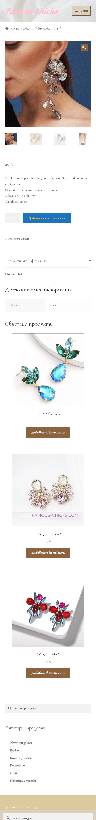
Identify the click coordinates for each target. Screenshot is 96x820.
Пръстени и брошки (23, 781)
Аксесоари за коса (21, 743)
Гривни (14, 750)
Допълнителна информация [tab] (25, 260)
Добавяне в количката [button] (48, 432)
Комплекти (17, 765)
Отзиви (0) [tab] (13, 274)
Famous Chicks (31, 11)
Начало (14, 28)
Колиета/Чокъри (21, 758)
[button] (84, 47)
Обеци (27, 28)
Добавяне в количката (46, 218)
